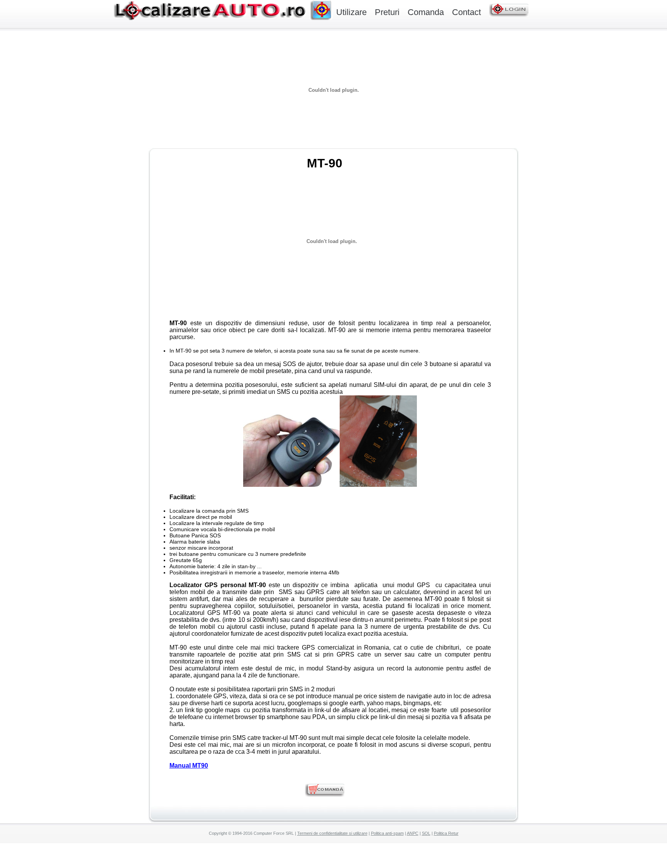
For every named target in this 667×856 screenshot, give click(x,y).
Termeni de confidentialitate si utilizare (332, 833)
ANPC (412, 833)
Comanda (426, 12)
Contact (466, 12)
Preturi (387, 12)
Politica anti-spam (387, 833)
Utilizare (351, 12)
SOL (426, 833)
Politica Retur (446, 833)
